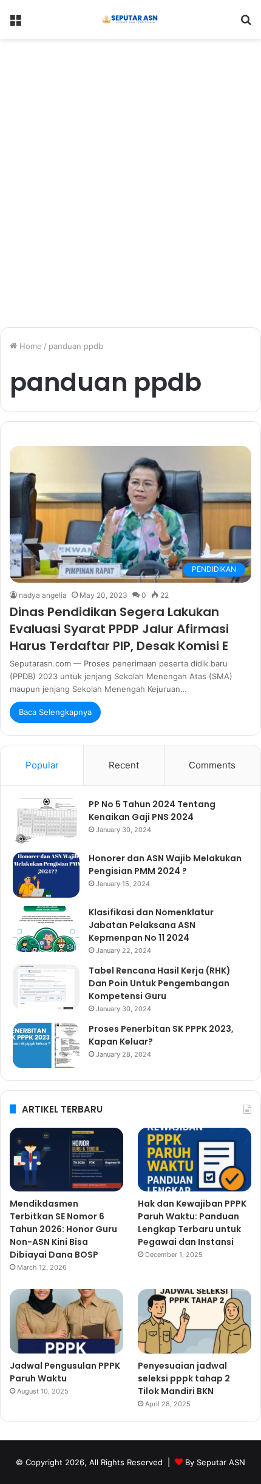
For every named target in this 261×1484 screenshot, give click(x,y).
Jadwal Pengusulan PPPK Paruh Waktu (65, 1372)
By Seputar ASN (215, 1462)
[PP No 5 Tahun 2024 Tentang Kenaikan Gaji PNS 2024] (46, 821)
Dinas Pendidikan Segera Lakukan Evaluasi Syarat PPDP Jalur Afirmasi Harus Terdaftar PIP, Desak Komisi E (119, 628)
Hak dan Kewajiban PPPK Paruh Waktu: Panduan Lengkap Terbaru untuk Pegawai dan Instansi (192, 1223)
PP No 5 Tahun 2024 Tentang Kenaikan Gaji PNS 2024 (152, 810)
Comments (212, 765)
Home (29, 346)
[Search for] (246, 24)
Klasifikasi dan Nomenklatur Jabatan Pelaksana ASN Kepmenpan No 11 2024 (151, 925)
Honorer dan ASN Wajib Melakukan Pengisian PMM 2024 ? (165, 864)
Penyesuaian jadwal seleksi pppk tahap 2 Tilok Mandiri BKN (184, 1378)
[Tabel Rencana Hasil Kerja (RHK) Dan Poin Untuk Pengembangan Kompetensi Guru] (46, 987)
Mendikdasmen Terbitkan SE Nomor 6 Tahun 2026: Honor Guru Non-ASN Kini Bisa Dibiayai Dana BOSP (63, 1229)
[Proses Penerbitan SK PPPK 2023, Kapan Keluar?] (46, 1045)
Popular (42, 765)
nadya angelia (43, 595)
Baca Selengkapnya (55, 712)
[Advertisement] (130, 187)
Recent (124, 765)
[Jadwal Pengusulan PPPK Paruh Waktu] (66, 1321)
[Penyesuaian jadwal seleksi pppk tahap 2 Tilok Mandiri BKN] (194, 1321)
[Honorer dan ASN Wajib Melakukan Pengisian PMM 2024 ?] (46, 875)
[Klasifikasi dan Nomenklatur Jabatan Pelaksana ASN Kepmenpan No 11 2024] (46, 929)
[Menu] (15, 24)
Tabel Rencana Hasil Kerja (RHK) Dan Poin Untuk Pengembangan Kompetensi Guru (160, 983)
